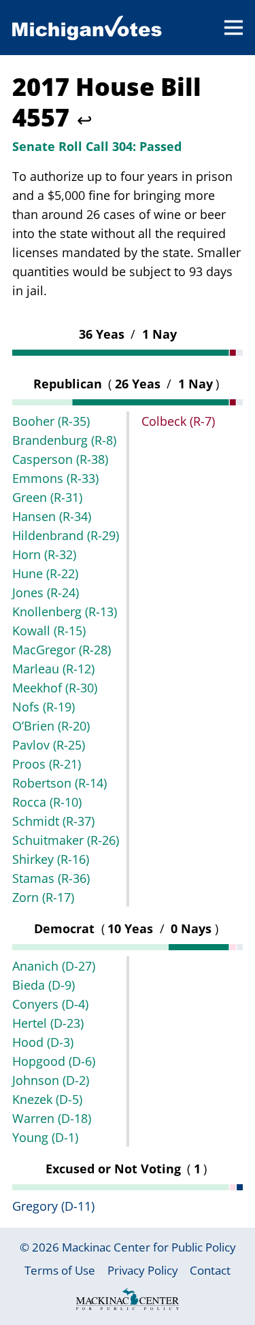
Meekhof (54, 688)
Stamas (51, 878)
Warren (51, 1118)
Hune (45, 573)
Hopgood (53, 1061)
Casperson (60, 459)
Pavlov (48, 745)
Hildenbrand (65, 535)
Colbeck (178, 421)
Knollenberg (64, 611)
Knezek (47, 1099)
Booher (51, 421)
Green (47, 497)
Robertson (59, 783)
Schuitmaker (65, 840)
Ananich (53, 966)
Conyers (50, 1004)
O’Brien (51, 726)
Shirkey (50, 859)
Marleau (53, 668)
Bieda (43, 985)
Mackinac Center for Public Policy (149, 1247)
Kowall (49, 630)
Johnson (50, 1080)
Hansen (51, 516)
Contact (210, 1270)
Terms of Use (59, 1270)
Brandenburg (64, 440)
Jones (45, 592)
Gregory (53, 1206)
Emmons (55, 478)
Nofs (43, 707)
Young (45, 1137)
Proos (46, 764)
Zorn (43, 897)
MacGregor (61, 649)
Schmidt (53, 821)
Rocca (47, 802)
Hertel (48, 1023)
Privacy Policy (142, 1270)
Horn (44, 554)
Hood (42, 1042)
